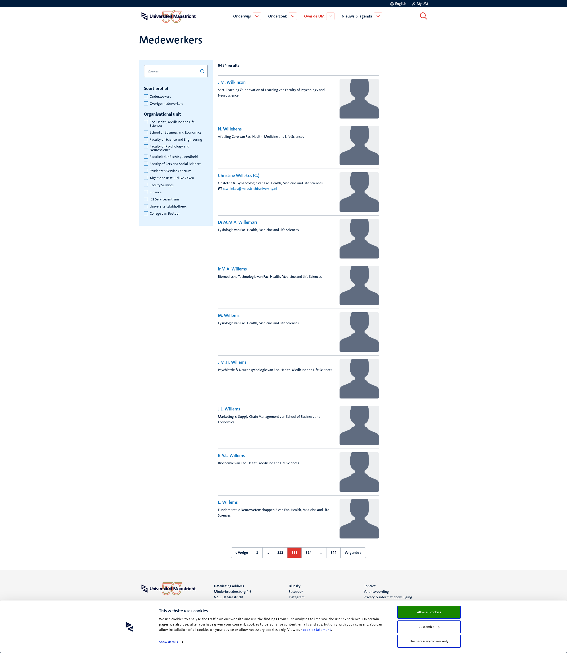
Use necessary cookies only (429, 641)
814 (311, 554)
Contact (370, 586)
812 (282, 554)
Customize (426, 627)
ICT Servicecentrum (164, 199)
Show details (168, 642)
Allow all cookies (429, 612)
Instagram (297, 597)
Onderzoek (277, 16)
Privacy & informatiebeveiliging (388, 597)
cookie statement (317, 629)
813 (296, 554)
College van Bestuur (165, 213)
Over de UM (314, 16)
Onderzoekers (160, 96)
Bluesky (295, 586)
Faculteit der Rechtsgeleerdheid (174, 157)
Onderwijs (242, 16)
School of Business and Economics (175, 132)
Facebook (296, 591)
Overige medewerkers (166, 103)
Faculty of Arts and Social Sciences (175, 164)
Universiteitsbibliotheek (168, 206)
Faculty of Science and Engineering (176, 139)
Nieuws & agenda (357, 16)
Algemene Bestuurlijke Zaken (172, 178)
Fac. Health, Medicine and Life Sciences (172, 123)
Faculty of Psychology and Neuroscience (169, 148)
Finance (155, 192)
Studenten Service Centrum (170, 171)
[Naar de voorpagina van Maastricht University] (167, 16)
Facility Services (162, 185)
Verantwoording (376, 591)
